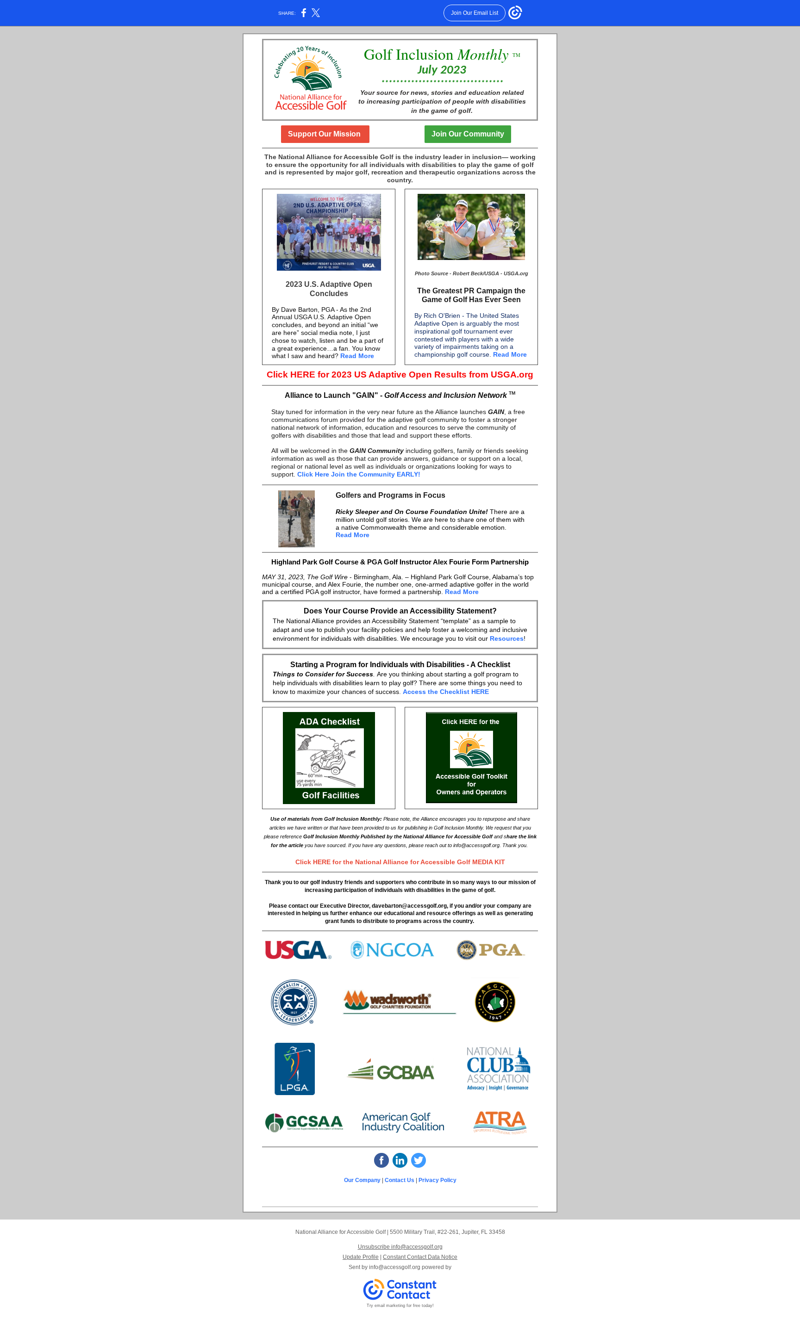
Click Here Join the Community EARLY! (358, 474)
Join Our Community (467, 134)
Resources (507, 638)
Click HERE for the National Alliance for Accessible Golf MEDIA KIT (400, 862)
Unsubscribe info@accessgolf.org (400, 1247)
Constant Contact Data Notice (420, 1257)
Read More (357, 355)
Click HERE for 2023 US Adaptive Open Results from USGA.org (400, 374)
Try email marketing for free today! (400, 1305)
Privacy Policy (437, 1180)
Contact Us (400, 1180)
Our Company (362, 1180)
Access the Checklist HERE (446, 691)
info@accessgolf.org (394, 1267)
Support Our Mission (325, 134)
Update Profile (361, 1257)
